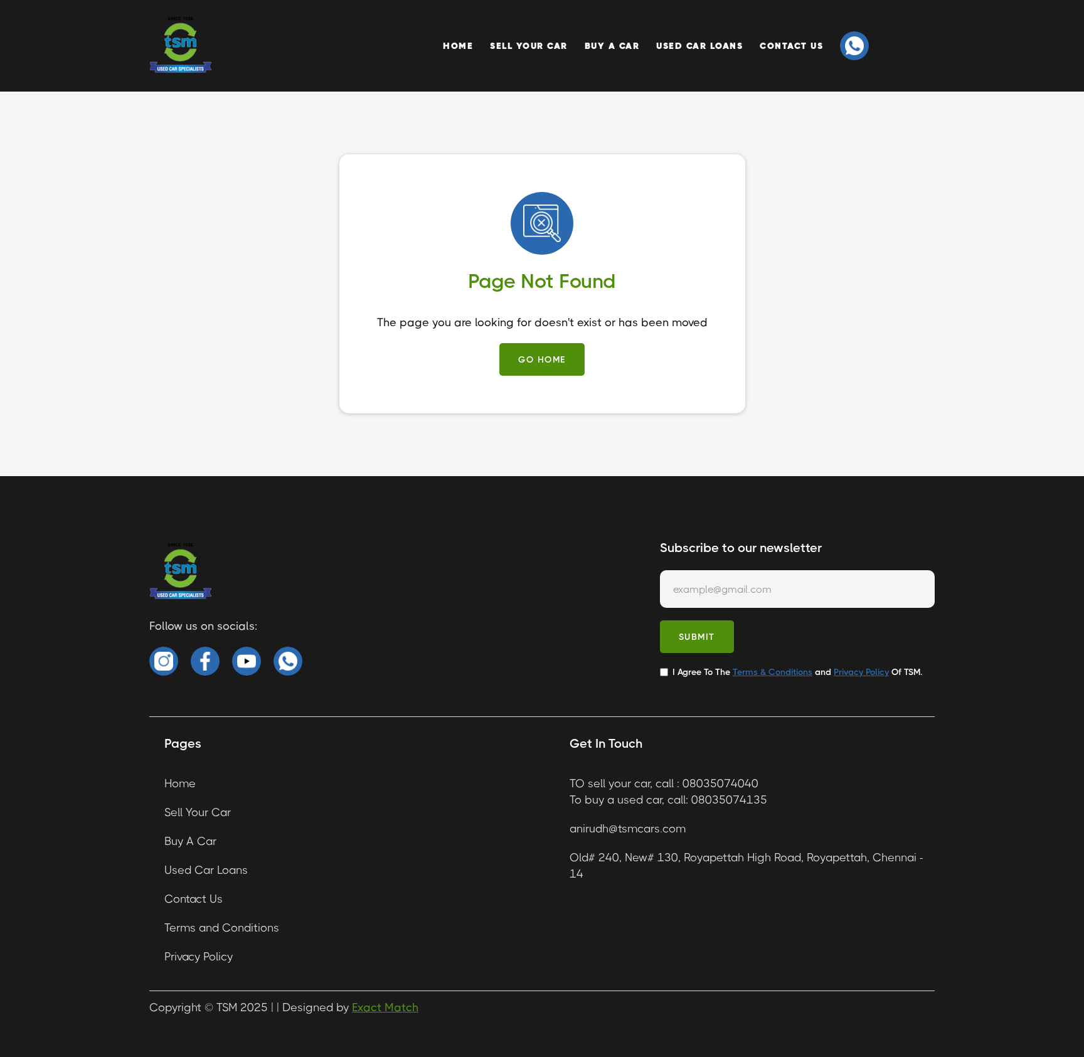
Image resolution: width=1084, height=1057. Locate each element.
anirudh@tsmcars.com (628, 828)
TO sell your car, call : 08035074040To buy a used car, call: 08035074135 (668, 791)
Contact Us (791, 46)
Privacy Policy (198, 956)
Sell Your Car (529, 46)
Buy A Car (612, 46)
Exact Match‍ (385, 1007)
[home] (180, 46)
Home (458, 46)
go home (542, 359)
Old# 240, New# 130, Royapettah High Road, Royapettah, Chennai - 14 (746, 865)
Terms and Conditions (221, 928)
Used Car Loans (699, 46)
